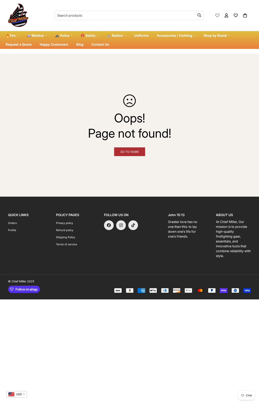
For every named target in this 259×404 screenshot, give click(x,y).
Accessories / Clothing (174, 35)
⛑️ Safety (88, 35)
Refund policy (64, 230)
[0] (245, 15)
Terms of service (66, 244)
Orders (12, 223)
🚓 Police (62, 35)
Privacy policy (64, 223)
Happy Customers (54, 44)
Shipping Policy (65, 237)
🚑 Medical (35, 35)
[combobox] (16, 394)
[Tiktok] (133, 225)
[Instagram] (121, 225)
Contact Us (100, 44)
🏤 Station (115, 35)
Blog (79, 44)
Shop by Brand (215, 35)
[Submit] (199, 15)
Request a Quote (19, 44)
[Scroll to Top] (251, 382)
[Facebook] (109, 225)
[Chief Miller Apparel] (18, 15)
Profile (12, 230)
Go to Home (129, 151)
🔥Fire (10, 35)
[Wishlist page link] (217, 15)
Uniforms (141, 35)
